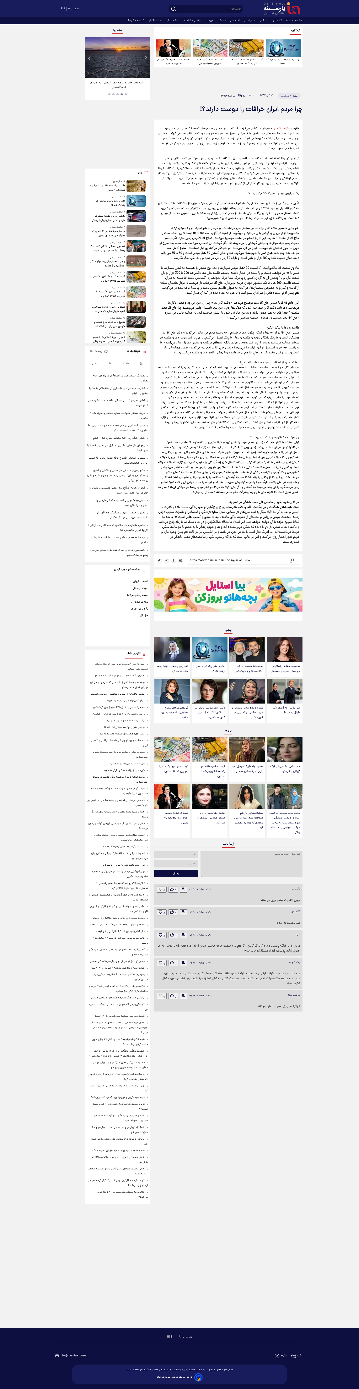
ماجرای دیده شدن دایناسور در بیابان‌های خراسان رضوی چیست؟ (108, 233)
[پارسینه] (279, 9)
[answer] (183, 890)
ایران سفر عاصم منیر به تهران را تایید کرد (124, 865)
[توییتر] (159, 560)
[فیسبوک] (173, 560)
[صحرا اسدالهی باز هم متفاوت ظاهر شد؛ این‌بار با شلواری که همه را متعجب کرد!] (247, 796)
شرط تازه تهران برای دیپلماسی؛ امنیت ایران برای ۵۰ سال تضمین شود (108, 309)
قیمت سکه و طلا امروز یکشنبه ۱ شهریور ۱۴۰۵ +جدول (247, 62)
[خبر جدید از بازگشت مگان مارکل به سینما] (284, 691)
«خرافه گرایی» (281, 128)
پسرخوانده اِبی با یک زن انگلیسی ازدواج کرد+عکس (249, 668)
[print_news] (180, 560)
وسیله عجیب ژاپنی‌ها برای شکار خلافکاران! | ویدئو (107, 263)
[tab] (126, 94)
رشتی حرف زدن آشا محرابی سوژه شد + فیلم (119, 438)
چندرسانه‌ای (155, 20)
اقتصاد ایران (140, 581)
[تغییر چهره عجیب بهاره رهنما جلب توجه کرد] (172, 649)
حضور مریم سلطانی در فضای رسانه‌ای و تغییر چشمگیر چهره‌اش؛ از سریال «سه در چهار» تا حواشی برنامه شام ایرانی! (284, 823)
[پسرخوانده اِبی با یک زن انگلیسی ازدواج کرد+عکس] (247, 649)
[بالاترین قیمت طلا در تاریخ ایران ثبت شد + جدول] (136, 186)
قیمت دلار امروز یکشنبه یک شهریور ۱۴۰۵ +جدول (210, 62)
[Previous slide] (89, 57)
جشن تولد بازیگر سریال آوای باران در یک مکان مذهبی (247, 769)
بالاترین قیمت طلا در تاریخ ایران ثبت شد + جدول (107, 188)
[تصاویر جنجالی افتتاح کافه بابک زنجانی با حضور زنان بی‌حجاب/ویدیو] (136, 246)
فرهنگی (222, 20)
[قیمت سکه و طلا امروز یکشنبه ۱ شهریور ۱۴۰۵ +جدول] (246, 48)
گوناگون (295, 31)
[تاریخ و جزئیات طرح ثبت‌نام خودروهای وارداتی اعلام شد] (136, 322)
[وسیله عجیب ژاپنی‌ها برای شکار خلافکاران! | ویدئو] (136, 261)
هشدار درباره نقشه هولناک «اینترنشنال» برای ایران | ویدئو (108, 218)
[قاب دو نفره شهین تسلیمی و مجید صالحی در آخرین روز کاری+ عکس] (247, 691)
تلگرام (284, 1356)
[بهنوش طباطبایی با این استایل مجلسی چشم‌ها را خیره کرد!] (209, 796)
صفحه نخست (294, 20)
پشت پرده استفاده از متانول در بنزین (126, 721)
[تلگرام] (166, 560)
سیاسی (263, 20)
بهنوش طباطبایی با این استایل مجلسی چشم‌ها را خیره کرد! (211, 818)
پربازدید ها (133, 351)
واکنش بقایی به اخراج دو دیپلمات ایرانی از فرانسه (119, 714)
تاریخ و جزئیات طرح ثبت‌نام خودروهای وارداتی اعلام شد (109, 324)
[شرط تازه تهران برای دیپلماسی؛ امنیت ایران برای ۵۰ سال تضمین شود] (136, 307)
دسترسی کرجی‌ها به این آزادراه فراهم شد (123, 847)
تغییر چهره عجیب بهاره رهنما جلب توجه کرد (172, 668)
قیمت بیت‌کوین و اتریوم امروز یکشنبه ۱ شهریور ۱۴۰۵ (117, 1097)
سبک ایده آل (140, 588)
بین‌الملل (250, 20)
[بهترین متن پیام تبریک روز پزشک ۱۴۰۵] (283, 48)
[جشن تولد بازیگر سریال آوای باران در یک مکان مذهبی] (247, 749)
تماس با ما (73, 9)
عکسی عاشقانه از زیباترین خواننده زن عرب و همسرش (285, 668)
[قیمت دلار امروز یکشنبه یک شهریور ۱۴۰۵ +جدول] (210, 48)
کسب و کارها (136, 20)
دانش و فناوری (192, 20)
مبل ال (144, 615)
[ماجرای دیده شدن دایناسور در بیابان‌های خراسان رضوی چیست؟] (136, 231)
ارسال (176, 873)
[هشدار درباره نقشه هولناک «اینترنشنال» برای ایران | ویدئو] (136, 216)
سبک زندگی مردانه (137, 595)
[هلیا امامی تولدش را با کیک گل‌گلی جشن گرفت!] (284, 749)
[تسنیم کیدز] (228, 596)
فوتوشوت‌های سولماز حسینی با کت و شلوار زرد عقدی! (174, 713)
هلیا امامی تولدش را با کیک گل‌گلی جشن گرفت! (285, 769)
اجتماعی (235, 20)
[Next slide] (145, 57)
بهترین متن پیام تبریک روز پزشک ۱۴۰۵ (283, 62)
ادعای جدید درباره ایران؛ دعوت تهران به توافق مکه (118, 1151)
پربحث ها (96, 351)
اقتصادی (277, 20)
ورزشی (209, 20)
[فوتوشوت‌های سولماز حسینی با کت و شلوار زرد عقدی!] (172, 691)
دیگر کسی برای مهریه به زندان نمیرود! (125, 701)
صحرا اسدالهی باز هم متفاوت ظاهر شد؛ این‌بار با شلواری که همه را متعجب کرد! (248, 820)
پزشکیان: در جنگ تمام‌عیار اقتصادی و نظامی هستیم (118, 998)
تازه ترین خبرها (139, 609)
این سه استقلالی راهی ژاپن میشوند (126, 764)
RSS (63, 9)
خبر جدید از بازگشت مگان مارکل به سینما (286, 710)
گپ (299, 1356)
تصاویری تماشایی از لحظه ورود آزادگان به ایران (117, 83)
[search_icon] (174, 9)
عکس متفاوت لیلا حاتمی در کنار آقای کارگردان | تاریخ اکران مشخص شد (210, 713)
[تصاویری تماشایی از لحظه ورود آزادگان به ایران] (117, 57)
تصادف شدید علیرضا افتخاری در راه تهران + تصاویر (173, 62)
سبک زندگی (173, 20)
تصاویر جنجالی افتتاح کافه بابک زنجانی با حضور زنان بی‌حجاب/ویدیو (107, 248)
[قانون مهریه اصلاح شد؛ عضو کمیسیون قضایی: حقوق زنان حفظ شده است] (136, 337)
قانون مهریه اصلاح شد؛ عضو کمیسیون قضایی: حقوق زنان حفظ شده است (109, 339)
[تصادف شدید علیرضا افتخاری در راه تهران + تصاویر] (173, 48)
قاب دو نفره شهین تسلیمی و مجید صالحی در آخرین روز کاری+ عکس (247, 713)
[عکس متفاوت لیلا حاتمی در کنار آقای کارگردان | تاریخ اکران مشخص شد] (209, 691)
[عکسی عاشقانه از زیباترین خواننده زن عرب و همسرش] (284, 649)
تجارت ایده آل (139, 602)
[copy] (291, 560)
